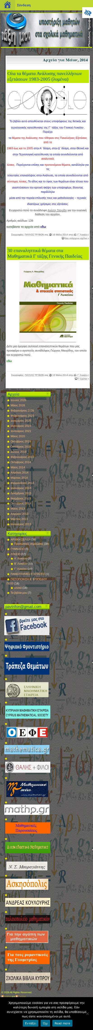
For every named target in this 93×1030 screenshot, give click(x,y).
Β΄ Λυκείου (20, 563)
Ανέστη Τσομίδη (57, 210)
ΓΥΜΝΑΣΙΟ (17, 549)
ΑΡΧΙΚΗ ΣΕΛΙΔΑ (20, 539)
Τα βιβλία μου (19, 592)
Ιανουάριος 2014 (21, 488)
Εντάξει (30, 1023)
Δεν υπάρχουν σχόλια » (77, 238)
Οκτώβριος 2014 (21, 462)
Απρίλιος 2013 (19, 513)
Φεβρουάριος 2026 (22, 410)
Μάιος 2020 (18, 436)
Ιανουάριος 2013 (21, 524)
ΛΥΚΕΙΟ (15, 554)
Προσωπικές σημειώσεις (28, 543)
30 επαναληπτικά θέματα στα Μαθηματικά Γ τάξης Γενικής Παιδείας (44, 253)
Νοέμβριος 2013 (21, 498)
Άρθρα (7, 996)
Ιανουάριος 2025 (21, 420)
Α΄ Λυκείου (20, 558)
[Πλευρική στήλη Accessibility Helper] (87, 12)
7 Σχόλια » (83, 378)
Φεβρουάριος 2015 (22, 457)
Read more (62, 1023)
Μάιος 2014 (18, 467)
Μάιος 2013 (18, 508)
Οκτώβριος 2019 (21, 441)
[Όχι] (87, 1013)
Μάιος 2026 (18, 405)
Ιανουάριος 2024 (21, 426)
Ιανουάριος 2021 (21, 431)
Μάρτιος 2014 (19, 477)
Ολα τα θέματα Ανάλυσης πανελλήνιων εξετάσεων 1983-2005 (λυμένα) (44, 76)
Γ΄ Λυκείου (82, 234)
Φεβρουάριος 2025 (22, 415)
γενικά (18, 587)
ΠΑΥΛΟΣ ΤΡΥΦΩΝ (34, 234)
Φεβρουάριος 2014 (22, 483)
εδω (43, 226)
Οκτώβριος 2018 (21, 446)
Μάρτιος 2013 (19, 519)
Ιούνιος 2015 (18, 451)
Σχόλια (22, 996)
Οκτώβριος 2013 (21, 503)
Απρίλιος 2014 (19, 472)
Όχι (45, 1023)
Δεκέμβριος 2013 (21, 493)
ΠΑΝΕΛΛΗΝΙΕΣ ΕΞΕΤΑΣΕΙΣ (28, 574)
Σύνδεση (24, 5)
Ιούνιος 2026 (18, 400)
